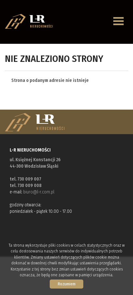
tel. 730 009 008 (26, 185)
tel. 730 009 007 (25, 179)
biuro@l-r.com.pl (38, 192)
